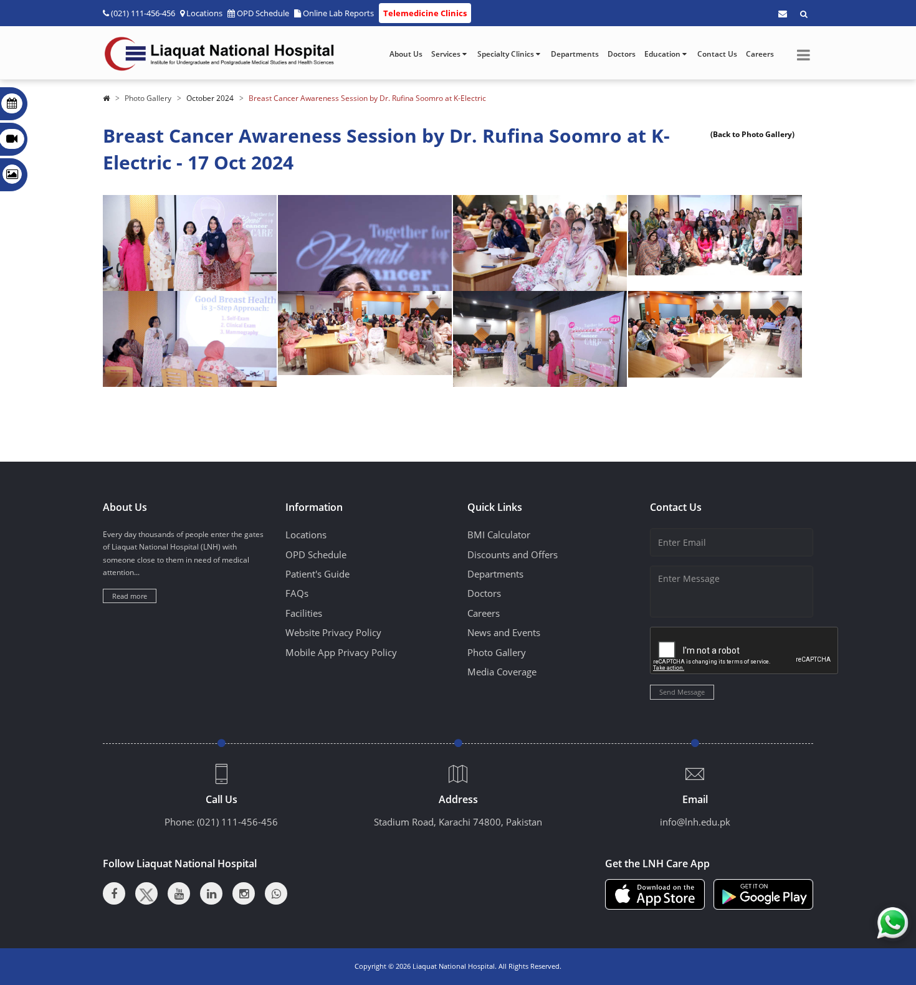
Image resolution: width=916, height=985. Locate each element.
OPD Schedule (263, 13)
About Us (405, 54)
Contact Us (717, 54)
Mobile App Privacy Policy (341, 652)
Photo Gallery (148, 98)
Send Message (682, 692)
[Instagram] (243, 893)
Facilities (303, 613)
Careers (760, 54)
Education (663, 54)
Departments (575, 54)
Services (446, 54)
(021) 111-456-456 (237, 822)
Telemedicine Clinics (425, 13)
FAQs (296, 593)
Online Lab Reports (338, 13)
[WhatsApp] (276, 893)
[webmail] (782, 13)
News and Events (503, 632)
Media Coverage (502, 671)
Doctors (622, 54)
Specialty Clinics (506, 54)
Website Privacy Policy (333, 632)
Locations (204, 13)
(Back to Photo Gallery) (752, 134)
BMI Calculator (498, 534)
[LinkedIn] (211, 893)
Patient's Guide (317, 574)
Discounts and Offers (512, 554)
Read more (129, 596)
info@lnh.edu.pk (695, 822)
